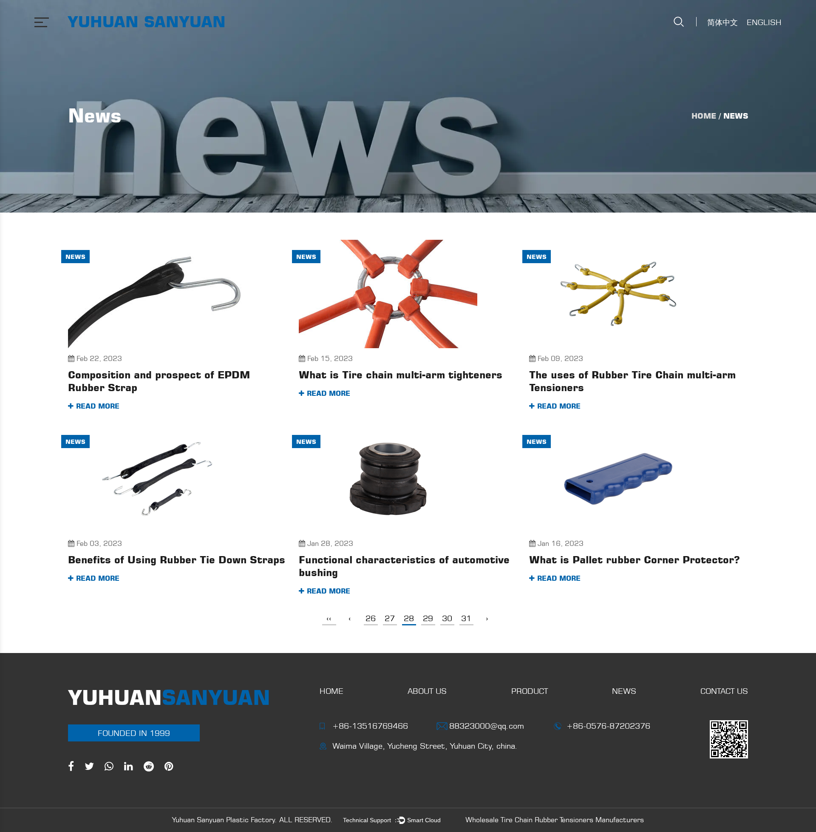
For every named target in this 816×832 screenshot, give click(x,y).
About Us (427, 691)
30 (447, 618)
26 (371, 618)
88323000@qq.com (486, 725)
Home (703, 115)
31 (466, 618)
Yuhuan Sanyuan (147, 21)
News (75, 256)
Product (529, 691)
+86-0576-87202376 (608, 725)
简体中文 (722, 22)
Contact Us (724, 691)
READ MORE (96, 406)
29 (428, 618)
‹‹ (329, 618)
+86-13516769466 (370, 725)
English (764, 22)
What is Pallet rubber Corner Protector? (634, 560)
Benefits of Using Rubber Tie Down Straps (176, 560)
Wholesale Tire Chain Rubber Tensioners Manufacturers (554, 819)
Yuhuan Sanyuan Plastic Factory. (224, 819)
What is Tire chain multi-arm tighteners (400, 375)
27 (390, 618)
